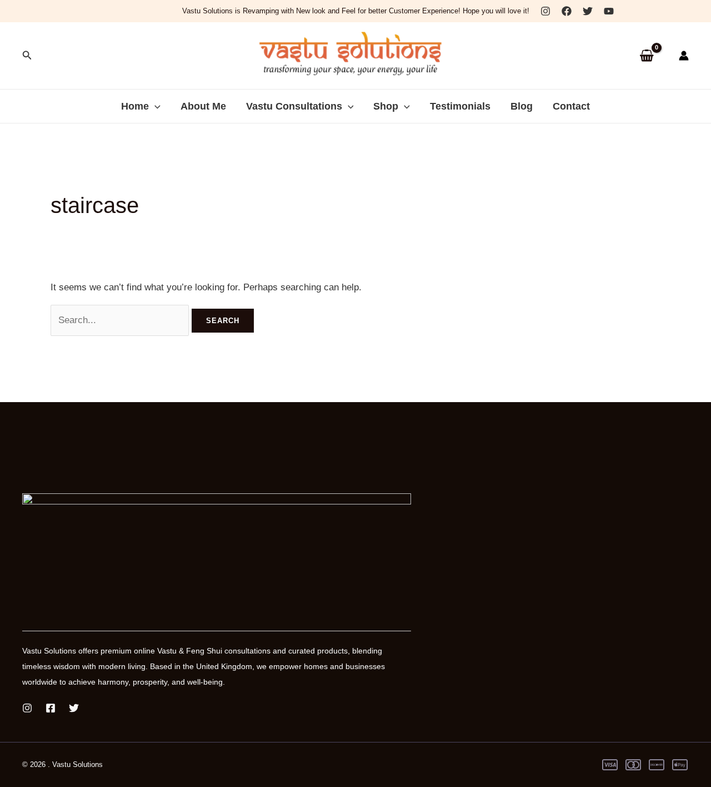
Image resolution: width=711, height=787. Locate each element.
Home (135, 106)
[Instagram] (545, 11)
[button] (27, 55)
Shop (385, 106)
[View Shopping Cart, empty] (646, 56)
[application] (155, 106)
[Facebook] (567, 11)
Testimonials (460, 106)
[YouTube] (609, 11)
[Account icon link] (684, 56)
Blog (521, 106)
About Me (203, 106)
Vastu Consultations (294, 106)
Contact (571, 106)
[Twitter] (588, 11)
